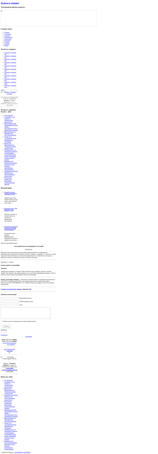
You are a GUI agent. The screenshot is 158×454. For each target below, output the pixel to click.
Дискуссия (7, 39)
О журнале (7, 34)
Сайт (21, 305)
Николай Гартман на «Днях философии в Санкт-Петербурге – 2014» (10, 209)
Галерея (6, 44)
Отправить (4, 335)
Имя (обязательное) (25, 298)
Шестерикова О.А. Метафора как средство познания (10, 133)
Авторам (7, 36)
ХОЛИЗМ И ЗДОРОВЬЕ (22, 452)
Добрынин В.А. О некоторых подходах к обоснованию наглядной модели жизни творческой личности (11, 228)
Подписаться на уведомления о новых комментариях (19, 321)
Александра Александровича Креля (9, 369)
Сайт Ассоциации (9, 350)
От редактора (8, 115)
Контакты (7, 40)
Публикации (8, 37)
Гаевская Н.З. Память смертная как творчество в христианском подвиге (10, 193)
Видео (6, 45)
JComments (28, 336)
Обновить (4, 330)
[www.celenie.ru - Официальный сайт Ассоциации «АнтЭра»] (9, 352)
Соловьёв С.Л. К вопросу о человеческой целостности (9, 119)
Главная (6, 32)
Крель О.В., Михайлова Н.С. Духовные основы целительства (10, 146)
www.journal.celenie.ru (9, 343)
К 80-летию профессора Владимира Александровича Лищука (9, 181)
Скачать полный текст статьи (11, 289)
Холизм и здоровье (10, 3)
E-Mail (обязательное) (26, 301)
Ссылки (6, 42)
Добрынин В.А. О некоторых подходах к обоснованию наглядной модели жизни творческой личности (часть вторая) (10, 154)
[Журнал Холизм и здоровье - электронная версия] (9, 94)
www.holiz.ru (11, 344)
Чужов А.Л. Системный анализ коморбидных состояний (10, 139)
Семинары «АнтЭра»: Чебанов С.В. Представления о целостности (11, 173)
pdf (30, 289)
